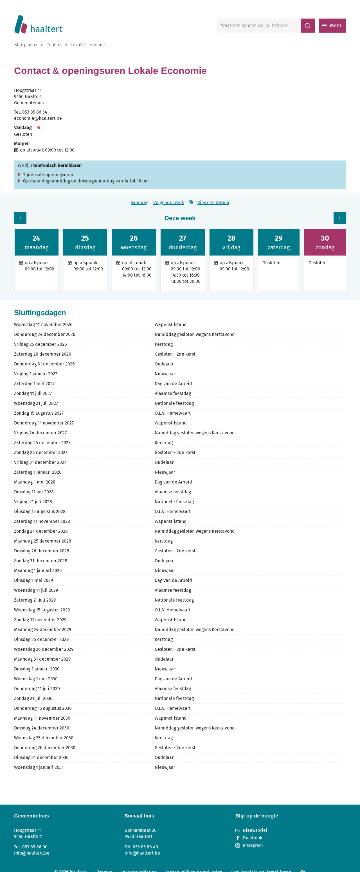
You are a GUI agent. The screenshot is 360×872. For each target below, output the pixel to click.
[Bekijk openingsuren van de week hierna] (340, 218)
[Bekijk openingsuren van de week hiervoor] (20, 218)
